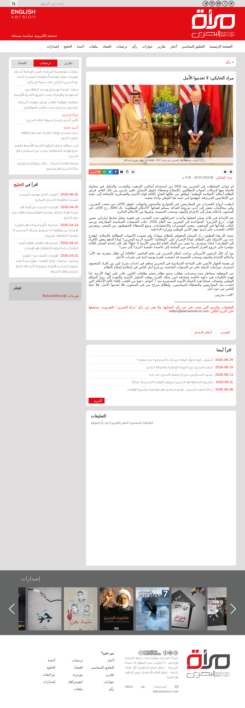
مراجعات (49, 674)
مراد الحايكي (224, 177)
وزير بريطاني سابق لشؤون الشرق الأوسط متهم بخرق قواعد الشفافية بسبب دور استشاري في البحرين (46, 150)
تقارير (161, 46)
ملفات (93, 46)
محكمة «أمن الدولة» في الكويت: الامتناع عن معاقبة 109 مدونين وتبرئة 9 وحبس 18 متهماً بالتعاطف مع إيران (45, 230)
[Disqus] (161, 497)
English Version (23, 14)
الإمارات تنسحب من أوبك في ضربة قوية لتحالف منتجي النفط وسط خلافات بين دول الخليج (45, 212)
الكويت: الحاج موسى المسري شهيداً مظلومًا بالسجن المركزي (48, 197)
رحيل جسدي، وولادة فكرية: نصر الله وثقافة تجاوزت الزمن (49, 132)
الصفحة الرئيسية (221, 46)
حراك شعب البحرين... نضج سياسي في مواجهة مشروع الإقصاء (180, 389)
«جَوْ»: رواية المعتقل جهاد (85, 595)
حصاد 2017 (192, 592)
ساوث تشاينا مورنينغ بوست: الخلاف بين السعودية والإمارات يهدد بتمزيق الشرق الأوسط (46, 92)
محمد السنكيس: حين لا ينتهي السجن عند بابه (191, 374)
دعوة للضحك (49, 592)
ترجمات (121, 46)
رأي (134, 46)
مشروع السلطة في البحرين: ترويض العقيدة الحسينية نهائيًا (182, 381)
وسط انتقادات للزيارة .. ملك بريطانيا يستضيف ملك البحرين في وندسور (47, 166)
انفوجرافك (75, 682)
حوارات (147, 46)
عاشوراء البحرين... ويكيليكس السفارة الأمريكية (156, 598)
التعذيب (225, 332)
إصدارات (53, 46)
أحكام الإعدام (203, 332)
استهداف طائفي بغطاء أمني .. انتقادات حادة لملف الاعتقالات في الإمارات (47, 245)
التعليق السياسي (193, 46)
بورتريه (78, 674)
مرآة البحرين (213, 23)
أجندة (80, 46)
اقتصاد (107, 46)
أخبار (173, 46)
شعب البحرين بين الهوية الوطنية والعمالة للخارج (189, 367)
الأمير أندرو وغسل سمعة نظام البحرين (52, 117)
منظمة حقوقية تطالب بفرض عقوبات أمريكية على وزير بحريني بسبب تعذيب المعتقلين (48, 104)
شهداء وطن (120, 592)
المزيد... (96, 401)
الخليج (68, 46)
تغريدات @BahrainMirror (61, 296)
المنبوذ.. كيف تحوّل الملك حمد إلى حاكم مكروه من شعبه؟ (185, 359)
